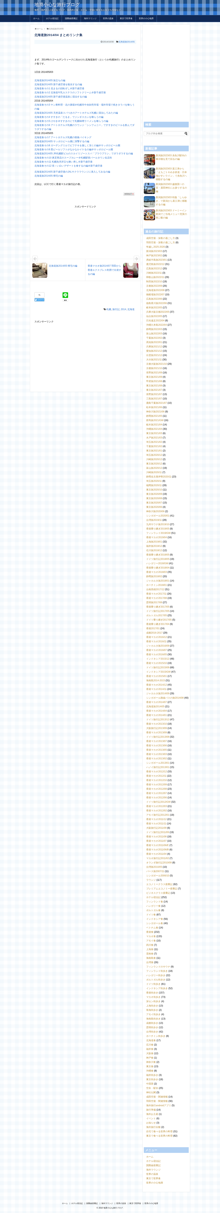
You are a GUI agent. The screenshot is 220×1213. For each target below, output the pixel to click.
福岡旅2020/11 (154, 485)
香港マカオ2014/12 (156, 685)
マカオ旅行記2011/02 (157, 858)
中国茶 (149, 1083)
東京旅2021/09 (154, 377)
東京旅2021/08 (154, 385)
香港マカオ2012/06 (156, 797)
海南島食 (151, 958)
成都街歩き (152, 1023)
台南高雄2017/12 (155, 589)
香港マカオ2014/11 (156, 689)
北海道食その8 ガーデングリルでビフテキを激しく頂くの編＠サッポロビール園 (77, 145)
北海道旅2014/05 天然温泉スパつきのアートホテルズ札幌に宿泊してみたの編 (76, 113)
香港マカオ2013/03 (156, 754)
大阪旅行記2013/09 (156, 728)
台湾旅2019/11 (154, 520)
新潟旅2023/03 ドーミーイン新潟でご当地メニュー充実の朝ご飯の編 (171, 214)
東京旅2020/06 (154, 507)
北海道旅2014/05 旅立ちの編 (49, 80)
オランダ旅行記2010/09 (159, 862)
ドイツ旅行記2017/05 (157, 611)
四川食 (149, 945)
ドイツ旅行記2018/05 (157, 559)
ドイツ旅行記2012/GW (158, 802)
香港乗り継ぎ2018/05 (157, 554)
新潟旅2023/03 (154, 251)
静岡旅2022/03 (154, 329)
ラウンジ (151, 880)
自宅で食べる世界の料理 (159, 1131)
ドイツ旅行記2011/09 (157, 832)
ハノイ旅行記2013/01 (157, 767)
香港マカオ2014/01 (156, 715)
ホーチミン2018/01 (156, 585)
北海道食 (151, 1040)
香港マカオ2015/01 (156, 676)
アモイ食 (151, 940)
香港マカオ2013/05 (156, 750)
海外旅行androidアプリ (158, 1105)
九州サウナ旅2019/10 (157, 524)
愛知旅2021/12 (154, 351)
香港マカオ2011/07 (156, 841)
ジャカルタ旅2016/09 (157, 645)
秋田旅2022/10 (154, 281)
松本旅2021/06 (154, 407)
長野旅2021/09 (154, 372)
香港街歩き (152, 992)
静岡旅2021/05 (154, 416)
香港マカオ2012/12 (156, 771)
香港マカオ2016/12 (156, 637)
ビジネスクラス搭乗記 (158, 893)
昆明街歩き (152, 1027)
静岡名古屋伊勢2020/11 (158, 476)
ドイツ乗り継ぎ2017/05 (159, 619)
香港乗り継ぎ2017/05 (157, 606)
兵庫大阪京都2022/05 (157, 312)
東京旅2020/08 (154, 498)
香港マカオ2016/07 (156, 650)
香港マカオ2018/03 (156, 572)
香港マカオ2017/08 (156, 598)
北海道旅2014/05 (127, 42)
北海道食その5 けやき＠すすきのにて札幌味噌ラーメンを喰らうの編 (71, 121)
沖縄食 (149, 1070)
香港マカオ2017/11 (156, 593)
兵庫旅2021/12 (154, 346)
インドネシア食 (154, 919)
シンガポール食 (154, 923)
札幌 (108, 309)
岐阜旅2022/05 (154, 307)
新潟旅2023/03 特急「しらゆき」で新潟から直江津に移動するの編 (171, 201)
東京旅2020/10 (154, 489)
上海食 (149, 949)
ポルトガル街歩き (155, 979)
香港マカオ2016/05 (156, 654)
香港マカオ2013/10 (156, 724)
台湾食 (149, 962)
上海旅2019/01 (154, 541)
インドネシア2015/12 (157, 658)
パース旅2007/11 (155, 871)
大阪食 (149, 1053)
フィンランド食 (154, 901)
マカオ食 (151, 936)
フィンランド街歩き (157, 971)
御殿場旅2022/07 (155, 294)
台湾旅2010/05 (154, 867)
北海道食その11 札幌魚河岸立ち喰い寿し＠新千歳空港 (63, 161)
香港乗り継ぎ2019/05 (157, 528)
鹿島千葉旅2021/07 (156, 403)
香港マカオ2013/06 (156, 745)
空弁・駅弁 (152, 1088)
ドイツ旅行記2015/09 (157, 667)
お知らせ (151, 1122)
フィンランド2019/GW (158, 533)
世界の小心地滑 (146, 18)
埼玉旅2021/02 (154, 442)
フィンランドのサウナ (158, 966)
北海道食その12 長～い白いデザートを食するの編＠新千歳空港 (68, 165)
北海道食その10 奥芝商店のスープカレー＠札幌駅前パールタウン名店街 (73, 157)
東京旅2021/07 (154, 390)
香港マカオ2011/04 (156, 854)
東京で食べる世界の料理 (159, 1135)
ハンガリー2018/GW (157, 563)
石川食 (149, 1044)
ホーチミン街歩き (155, 1036)
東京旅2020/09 (154, 494)
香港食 (149, 932)
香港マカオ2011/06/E (157, 845)
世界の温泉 (108, 18)
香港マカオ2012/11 (156, 776)
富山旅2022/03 (154, 333)
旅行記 (116, 309)
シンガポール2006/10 (157, 875)
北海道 (131, 309)
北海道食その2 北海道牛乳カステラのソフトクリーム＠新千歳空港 (70, 92)
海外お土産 (152, 1114)
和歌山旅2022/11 (155, 277)
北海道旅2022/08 (155, 290)
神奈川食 (151, 1062)
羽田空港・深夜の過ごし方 (160, 242)
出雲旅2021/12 (154, 355)
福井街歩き (152, 1075)
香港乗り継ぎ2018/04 (157, 567)
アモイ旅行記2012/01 (157, 815)
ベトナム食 (152, 927)
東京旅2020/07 (154, 502)
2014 (123, 309)
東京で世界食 (126, 18)
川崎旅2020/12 (154, 459)
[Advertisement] (85, 49)
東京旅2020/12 (154, 463)
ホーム (36, 18)
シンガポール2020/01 (157, 515)
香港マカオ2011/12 (156, 819)
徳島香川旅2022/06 (156, 303)
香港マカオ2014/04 (156, 711)
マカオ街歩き (153, 997)
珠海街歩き (152, 1010)
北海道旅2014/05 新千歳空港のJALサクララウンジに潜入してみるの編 (72, 171)
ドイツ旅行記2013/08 (157, 737)
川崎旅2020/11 (154, 472)
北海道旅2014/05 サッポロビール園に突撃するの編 (61, 141)
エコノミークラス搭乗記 (159, 884)
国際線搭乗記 (71, 18)
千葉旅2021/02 (154, 446)
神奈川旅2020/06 (155, 511)
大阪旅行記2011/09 (156, 828)
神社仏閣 (151, 1092)
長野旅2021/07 (154, 394)
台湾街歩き (152, 1031)
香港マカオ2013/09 (156, 732)
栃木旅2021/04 (154, 424)
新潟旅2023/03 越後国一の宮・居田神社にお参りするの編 (171, 188)
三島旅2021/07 (154, 398)
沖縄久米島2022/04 (156, 325)
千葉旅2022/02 (154, 338)
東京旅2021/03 (154, 433)
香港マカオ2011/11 (156, 823)
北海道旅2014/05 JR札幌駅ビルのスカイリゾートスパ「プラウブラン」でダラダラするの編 (83, 153)
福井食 (149, 1049)
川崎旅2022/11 (154, 273)
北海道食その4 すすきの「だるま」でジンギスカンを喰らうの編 (68, 117)
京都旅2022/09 (154, 286)
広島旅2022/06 (154, 299)
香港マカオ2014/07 (156, 702)
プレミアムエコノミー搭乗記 (161, 888)
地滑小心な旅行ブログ (57, 4)
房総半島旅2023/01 (156, 260)
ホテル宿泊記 (52, 18)
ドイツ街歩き (153, 984)
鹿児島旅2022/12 (155, 264)
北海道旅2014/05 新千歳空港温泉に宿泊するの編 (60, 96)
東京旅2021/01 (154, 450)
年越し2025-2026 (155, 247)
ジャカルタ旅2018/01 (157, 580)
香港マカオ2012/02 (156, 810)
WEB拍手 (128, 194)
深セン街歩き (153, 1001)
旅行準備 (151, 1109)
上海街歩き (152, 1005)
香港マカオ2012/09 (156, 784)
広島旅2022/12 (154, 268)
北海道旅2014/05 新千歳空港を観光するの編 (58, 84)
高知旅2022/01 (154, 342)
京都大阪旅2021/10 (156, 364)
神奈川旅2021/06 (155, 411)
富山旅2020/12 (154, 468)
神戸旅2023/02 (154, 255)
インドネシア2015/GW (158, 671)
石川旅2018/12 (154, 550)
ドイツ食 (151, 914)
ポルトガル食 (153, 910)
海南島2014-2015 (155, 680)
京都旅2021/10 (154, 368)
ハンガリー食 (153, 906)
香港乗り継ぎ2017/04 (157, 624)
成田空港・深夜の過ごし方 (160, 238)
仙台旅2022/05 (154, 316)
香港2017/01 (153, 628)
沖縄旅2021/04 (154, 429)
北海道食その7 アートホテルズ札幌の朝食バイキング (62, 137)
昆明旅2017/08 (154, 602)
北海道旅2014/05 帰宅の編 (48, 176)
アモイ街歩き (153, 1014)
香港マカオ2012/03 (156, 806)
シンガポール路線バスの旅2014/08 (165, 698)
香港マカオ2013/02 (156, 758)
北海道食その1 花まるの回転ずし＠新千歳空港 (59, 88)
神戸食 (149, 1057)
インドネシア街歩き (157, 988)
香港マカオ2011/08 (156, 836)
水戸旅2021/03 (154, 437)
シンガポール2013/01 (157, 763)
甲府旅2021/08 (154, 381)
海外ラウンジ (90, 18)
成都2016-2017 (154, 632)
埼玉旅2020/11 (154, 481)
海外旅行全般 (153, 1127)
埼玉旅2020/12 (154, 455)
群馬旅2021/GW (154, 420)
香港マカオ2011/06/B (157, 849)
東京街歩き (152, 1079)
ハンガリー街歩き (155, 975)
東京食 (149, 1066)
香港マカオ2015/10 (156, 663)
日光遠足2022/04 (155, 320)
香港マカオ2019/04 (156, 537)
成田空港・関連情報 (157, 1096)
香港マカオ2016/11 (156, 641)
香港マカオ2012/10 (156, 780)
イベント (151, 1118)
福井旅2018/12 (154, 546)
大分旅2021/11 (154, 359)
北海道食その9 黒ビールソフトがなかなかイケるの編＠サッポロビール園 (73, 149)
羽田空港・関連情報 (157, 1101)
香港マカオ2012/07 (156, 793)
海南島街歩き (153, 1018)
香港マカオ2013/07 (156, 741)
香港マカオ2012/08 (156, 789)
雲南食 (149, 953)
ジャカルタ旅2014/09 (157, 693)
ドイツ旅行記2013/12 (157, 719)
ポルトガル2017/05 (156, 615)
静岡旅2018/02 (154, 576)
